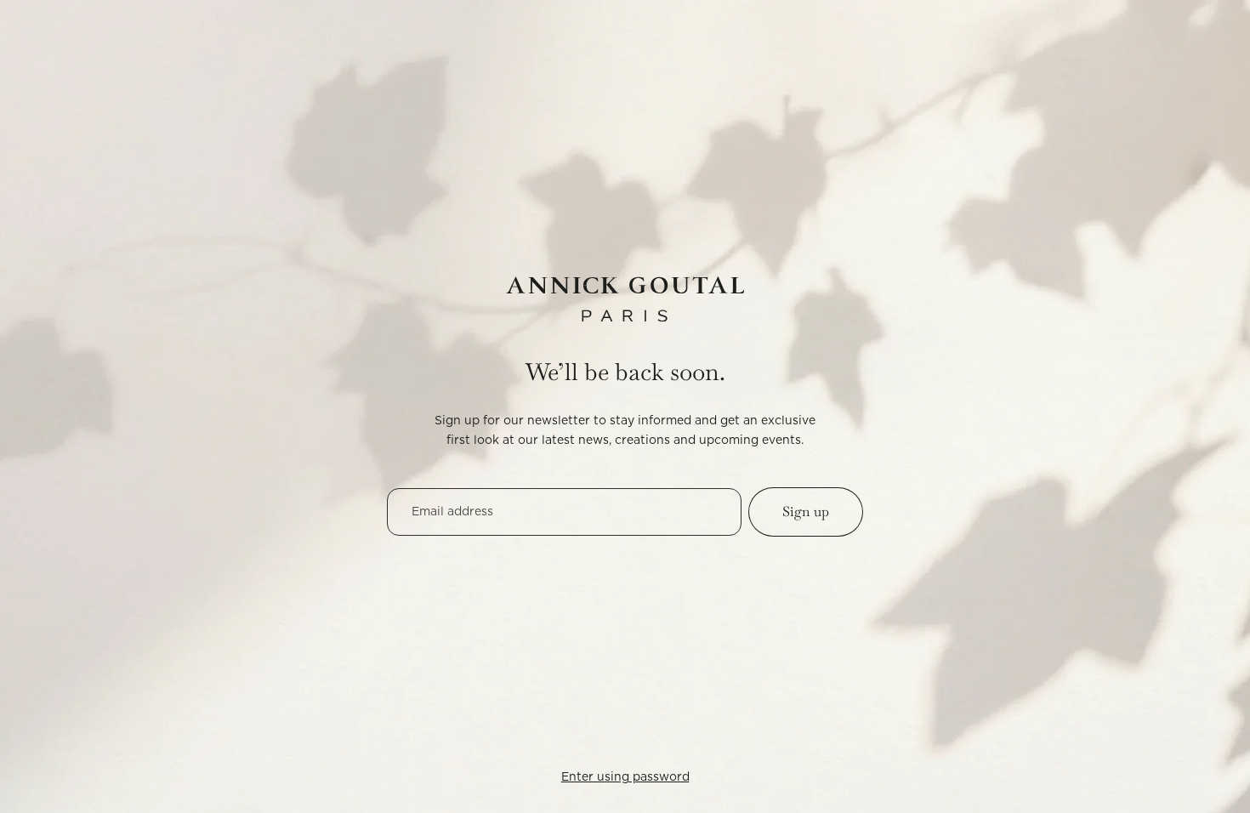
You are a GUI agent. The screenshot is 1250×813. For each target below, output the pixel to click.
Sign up (805, 511)
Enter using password (625, 777)
